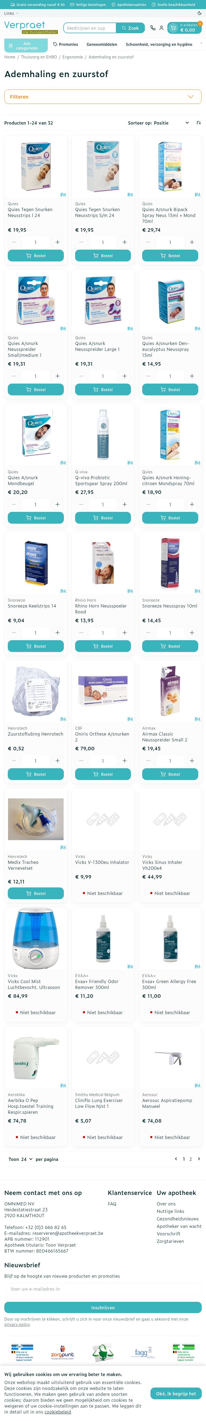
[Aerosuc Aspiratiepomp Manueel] (170, 1057)
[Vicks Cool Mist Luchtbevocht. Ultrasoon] (36, 938)
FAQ (112, 1203)
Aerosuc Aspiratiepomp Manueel (167, 1103)
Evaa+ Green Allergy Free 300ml (169, 984)
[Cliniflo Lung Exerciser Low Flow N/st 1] (103, 1057)
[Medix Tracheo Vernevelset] (36, 819)
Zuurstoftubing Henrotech (35, 733)
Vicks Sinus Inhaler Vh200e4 (162, 865)
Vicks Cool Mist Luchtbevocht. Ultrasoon (34, 984)
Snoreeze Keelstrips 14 (32, 605)
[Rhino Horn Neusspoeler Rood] (103, 563)
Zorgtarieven (170, 1241)
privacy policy (17, 1324)
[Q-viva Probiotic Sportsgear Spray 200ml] (103, 434)
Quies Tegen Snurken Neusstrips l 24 (30, 212)
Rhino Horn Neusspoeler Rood (101, 608)
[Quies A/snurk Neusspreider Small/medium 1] (36, 300)
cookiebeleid (58, 1411)
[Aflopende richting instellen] (198, 122)
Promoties (68, 44)
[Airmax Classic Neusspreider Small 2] (170, 691)
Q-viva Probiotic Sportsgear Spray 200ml (101, 480)
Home (9, 56)
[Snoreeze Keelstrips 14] (36, 563)
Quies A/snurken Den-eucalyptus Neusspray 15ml (165, 349)
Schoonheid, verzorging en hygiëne (159, 44)
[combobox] (89, 28)
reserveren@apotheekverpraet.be (67, 1233)
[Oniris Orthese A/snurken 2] (103, 691)
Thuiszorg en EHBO (39, 56)
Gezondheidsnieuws (178, 1218)
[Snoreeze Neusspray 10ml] (170, 563)
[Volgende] (198, 1159)
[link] (177, 1159)
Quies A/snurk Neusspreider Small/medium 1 (25, 349)
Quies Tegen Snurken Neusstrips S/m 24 (97, 212)
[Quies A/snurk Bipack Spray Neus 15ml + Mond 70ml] (170, 166)
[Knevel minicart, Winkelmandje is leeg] (173, 28)
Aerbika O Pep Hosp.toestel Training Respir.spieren (30, 1106)
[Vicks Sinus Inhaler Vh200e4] (170, 819)
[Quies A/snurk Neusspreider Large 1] (103, 300)
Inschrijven (103, 1307)
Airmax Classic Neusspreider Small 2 (164, 736)
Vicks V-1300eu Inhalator (102, 862)
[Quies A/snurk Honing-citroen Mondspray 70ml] (170, 434)
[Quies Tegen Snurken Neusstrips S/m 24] (103, 166)
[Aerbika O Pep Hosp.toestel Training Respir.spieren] (36, 1057)
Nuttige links (170, 1211)
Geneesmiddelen (102, 44)
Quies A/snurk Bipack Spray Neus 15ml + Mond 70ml (169, 215)
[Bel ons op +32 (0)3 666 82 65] (153, 28)
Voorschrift (169, 1233)
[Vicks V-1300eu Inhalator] (103, 819)
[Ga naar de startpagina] (31, 27)
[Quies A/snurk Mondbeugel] (36, 434)
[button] (103, 96)
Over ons (166, 1203)
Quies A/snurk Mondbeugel (23, 480)
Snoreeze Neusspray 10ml (169, 605)
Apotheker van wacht (179, 1226)
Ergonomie (72, 56)
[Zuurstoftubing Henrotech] (36, 691)
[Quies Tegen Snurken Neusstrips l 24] (36, 166)
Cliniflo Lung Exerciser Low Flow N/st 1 (99, 1103)
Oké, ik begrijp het (176, 1393)
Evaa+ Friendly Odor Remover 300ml (97, 984)
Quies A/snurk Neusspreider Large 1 (97, 346)
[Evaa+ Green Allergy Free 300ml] (170, 938)
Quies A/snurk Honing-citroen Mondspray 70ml (168, 480)
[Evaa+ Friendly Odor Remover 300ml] (103, 938)
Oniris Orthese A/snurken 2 (102, 736)
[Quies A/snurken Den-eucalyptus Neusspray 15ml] (170, 300)
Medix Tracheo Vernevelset (23, 865)
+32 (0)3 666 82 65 (46, 1227)
